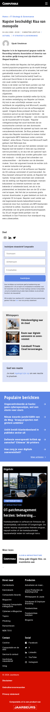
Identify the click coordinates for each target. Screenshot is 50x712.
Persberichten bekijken (31, 614)
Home (5, 16)
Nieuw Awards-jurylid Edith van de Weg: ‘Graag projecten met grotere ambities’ (22, 419)
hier (17, 300)
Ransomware (8, 626)
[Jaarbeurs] (25, 706)
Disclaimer (7, 680)
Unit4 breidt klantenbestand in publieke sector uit (21, 431)
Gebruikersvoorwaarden (13, 687)
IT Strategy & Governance (22, 16)
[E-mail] (5, 237)
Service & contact (10, 654)
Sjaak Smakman (19, 43)
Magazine (6, 600)
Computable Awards (11, 595)
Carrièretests (8, 585)
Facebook (33, 643)
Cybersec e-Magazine (12, 611)
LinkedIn (32, 652)
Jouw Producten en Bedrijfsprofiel (34, 591)
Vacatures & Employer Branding (35, 602)
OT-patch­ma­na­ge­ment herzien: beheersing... (20, 512)
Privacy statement (10, 694)
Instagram (33, 662)
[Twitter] (14, 237)
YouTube (33, 657)
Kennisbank (7, 590)
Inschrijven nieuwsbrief (7, 660)
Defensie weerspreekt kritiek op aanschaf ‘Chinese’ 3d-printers (22, 441)
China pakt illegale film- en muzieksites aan (32, 560)
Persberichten (31, 608)
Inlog (4, 666)
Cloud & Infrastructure (30, 555)
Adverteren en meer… (34, 585)
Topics (5, 616)
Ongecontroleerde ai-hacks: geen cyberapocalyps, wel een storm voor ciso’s (21, 407)
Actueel (6, 36)
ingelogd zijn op (22, 373)
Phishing (6, 621)
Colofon (6, 643)
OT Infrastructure (13, 505)
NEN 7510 (7, 631)
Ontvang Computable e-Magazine (12, 605)
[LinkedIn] (9, 237)
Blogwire (29, 620)
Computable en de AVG (10, 648)
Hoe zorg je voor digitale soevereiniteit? (18, 451)
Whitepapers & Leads (34, 597)
